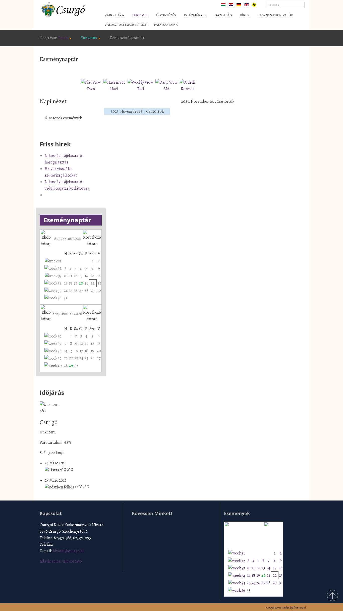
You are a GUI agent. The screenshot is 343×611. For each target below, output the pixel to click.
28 (86, 290)
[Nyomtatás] (226, 69)
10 (66, 276)
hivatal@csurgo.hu (69, 551)
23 (99, 283)
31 (65, 298)
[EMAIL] (232, 69)
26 (76, 290)
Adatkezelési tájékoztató (61, 561)
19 (75, 283)
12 (75, 276)
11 (70, 276)
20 (81, 283)
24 (66, 290)
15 (92, 275)
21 (86, 283)
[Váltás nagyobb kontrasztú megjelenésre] (254, 4)
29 (93, 291)
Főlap (63, 38)
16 (99, 276)
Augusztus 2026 (67, 238)
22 (93, 283)
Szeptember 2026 (67, 313)
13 (80, 276)
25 (70, 290)
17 (65, 283)
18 (70, 283)
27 (81, 290)
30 (99, 290)
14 (86, 276)
